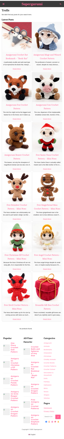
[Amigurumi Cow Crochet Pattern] (47, 87)
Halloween (48, 385)
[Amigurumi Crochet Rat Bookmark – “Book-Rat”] (17, 37)
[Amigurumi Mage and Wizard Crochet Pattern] (47, 37)
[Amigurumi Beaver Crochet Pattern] (17, 137)
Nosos (46, 391)
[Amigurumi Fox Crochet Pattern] (17, 87)
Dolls (46, 378)
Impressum (48, 408)
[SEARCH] (58, 417)
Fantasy (47, 382)
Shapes (46, 395)
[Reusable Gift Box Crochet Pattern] (47, 287)
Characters (48, 353)
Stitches (47, 398)
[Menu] (3, 4)
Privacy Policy (49, 411)
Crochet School (49, 369)
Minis (46, 388)
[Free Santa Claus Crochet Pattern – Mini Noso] (47, 137)
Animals (47, 346)
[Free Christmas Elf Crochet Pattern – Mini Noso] (17, 237)
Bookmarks (48, 349)
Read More (17, 69)
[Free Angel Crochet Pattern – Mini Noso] (47, 237)
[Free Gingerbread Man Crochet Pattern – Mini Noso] (47, 187)
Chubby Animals (50, 359)
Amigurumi (48, 343)
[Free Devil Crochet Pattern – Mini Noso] (17, 287)
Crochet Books (49, 363)
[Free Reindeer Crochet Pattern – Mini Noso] (17, 187)
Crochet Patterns (50, 366)
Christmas (47, 356)
